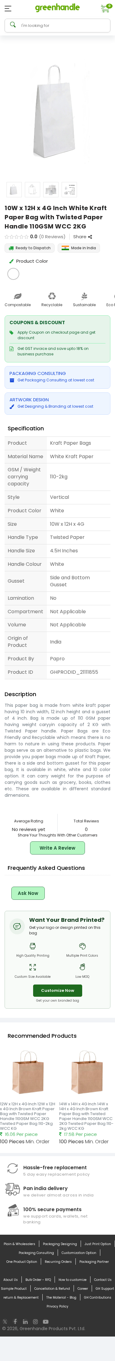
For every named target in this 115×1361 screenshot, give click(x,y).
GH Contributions (97, 1297)
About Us (10, 1280)
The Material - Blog (61, 1297)
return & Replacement (21, 1297)
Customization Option (79, 1253)
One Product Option (21, 1261)
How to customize (72, 1280)
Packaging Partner (94, 1261)
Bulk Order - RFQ (38, 1280)
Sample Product (14, 1288)
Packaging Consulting (36, 1253)
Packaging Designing (60, 1244)
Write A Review (57, 848)
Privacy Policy (57, 1306)
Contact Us (103, 1280)
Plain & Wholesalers (19, 1244)
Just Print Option (98, 1244)
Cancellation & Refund (52, 1288)
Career (83, 1288)
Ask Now (28, 893)
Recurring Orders (58, 1261)
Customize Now (57, 990)
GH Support (105, 1288)
